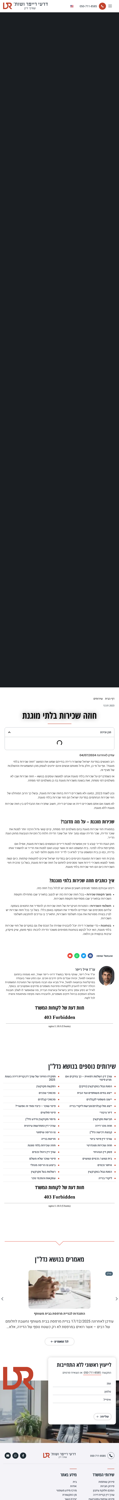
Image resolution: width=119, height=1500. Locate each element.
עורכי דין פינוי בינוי (101, 1139)
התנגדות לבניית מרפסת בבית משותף (59, 1313)
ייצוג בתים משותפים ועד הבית (94, 1093)
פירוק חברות (107, 1486)
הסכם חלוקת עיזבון (103, 1490)
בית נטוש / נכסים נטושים (97, 1159)
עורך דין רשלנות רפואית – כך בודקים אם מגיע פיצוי (88, 1078)
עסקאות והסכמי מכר (43, 1178)
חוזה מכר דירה (103, 1126)
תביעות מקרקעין (102, 1119)
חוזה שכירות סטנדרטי (99, 1145)
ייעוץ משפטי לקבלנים (99, 1099)
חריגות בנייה (48, 1139)
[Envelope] (8, 1456)
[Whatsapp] (15, 1456)
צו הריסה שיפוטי (46, 1132)
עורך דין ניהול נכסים (44, 1152)
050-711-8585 (88, 6)
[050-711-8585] (102, 6)
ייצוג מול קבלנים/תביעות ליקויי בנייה (90, 1106)
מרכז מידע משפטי (66, 1490)
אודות (73, 1486)
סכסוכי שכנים (47, 1093)
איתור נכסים (104, 1165)
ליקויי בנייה (105, 1178)
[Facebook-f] (23, 1456)
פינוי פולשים (48, 1113)
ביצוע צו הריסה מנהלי (43, 1165)
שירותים (98, 699)
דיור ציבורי (106, 1113)
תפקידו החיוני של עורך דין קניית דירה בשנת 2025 (30, 1078)
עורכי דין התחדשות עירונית (40, 1126)
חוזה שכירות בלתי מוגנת (42, 1145)
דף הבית (109, 699)
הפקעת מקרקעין (46, 1086)
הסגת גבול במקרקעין (100, 1172)
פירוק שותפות (106, 1482)
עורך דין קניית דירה (103, 1495)
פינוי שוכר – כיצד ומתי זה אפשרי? (35, 1106)
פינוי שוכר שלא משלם (42, 1159)
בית (75, 1482)
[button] (110, 6)
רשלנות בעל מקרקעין (43, 1172)
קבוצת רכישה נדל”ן (101, 1132)
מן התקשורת (69, 1495)
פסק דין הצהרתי (102, 1152)
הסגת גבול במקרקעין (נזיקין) (95, 1086)
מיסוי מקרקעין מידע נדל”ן (40, 1119)
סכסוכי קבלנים (47, 1099)
